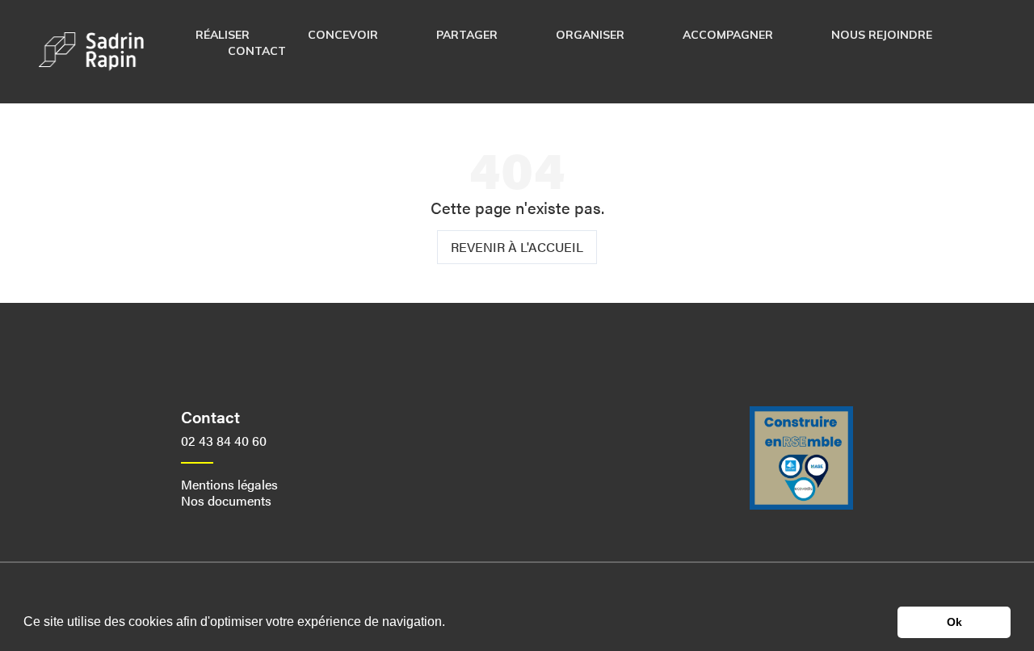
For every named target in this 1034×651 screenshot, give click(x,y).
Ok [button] (954, 621)
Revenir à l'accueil (517, 246)
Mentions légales (229, 484)
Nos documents (226, 500)
